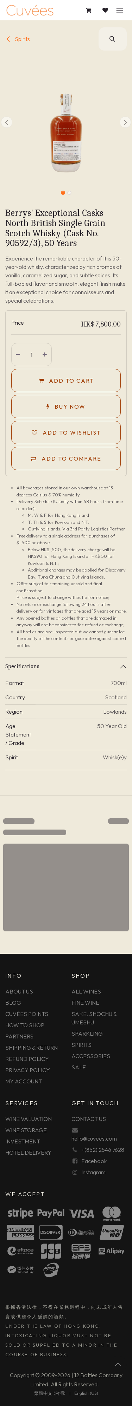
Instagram (93, 1172)
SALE (78, 1067)
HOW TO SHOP (24, 1025)
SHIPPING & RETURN (31, 1047)
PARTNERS (19, 1036)
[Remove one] (18, 354)
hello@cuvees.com (94, 1138)
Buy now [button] (69, 406)
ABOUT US (19, 991)
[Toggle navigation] (120, 10)
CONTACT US (88, 1118)
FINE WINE (85, 1002)
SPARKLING (87, 1033)
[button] (113, 39)
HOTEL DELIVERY (28, 1152)
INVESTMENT (22, 1141)
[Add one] (45, 354)
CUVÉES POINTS (26, 1013)
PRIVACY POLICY (27, 1070)
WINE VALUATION (28, 1118)
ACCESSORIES (90, 1056)
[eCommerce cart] (89, 10)
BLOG (13, 1002)
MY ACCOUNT (23, 1081)
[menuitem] (49, 1393)
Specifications (22, 666)
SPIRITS (81, 1044)
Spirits (22, 38)
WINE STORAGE (26, 1130)
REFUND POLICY (27, 1058)
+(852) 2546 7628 (102, 1149)
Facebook (94, 1160)
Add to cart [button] (70, 380)
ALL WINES (86, 991)
